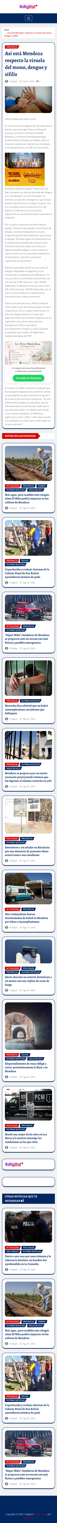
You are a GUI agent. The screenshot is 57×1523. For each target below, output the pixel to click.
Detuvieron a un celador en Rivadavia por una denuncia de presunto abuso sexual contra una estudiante (27, 851)
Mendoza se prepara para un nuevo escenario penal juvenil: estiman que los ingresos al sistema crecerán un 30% (28, 777)
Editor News (41, 1514)
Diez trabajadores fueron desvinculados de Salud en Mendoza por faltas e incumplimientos (26, 918)
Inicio (6, 29)
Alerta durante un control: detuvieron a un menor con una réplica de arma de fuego (28, 981)
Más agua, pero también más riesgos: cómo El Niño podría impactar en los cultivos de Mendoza (27, 498)
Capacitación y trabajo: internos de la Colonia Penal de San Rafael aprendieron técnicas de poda (27, 573)
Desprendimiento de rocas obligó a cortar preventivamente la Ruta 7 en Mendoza (26, 1067)
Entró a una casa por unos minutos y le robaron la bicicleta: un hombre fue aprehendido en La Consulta (28, 1260)
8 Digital (13, 81)
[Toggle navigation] (28, 18)
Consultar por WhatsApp (28, 378)
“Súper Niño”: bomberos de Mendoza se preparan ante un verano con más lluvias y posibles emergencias (27, 639)
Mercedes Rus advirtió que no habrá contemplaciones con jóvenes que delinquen (26, 709)
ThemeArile (28, 1518)
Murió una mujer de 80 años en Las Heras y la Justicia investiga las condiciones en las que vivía (26, 1138)
